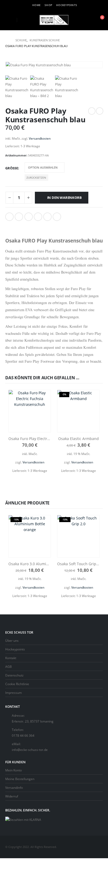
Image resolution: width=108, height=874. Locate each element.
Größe (11, 168)
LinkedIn (28, 217)
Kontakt (10, 658)
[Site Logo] (54, 20)
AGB (8, 666)
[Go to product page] (30, 411)
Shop (48, 5)
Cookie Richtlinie (17, 684)
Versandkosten (40, 138)
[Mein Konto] (87, 20)
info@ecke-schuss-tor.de (30, 749)
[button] (9, 20)
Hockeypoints (66, 5)
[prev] (91, 111)
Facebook (9, 217)
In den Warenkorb (64, 197)
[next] (99, 111)
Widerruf (11, 796)
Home (36, 5)
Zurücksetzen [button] (36, 177)
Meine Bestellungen (19, 779)
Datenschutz (14, 675)
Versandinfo (14, 787)
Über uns (12, 640)
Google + (38, 217)
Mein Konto (13, 770)
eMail (57, 217)
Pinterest (47, 217)
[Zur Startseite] (6, 40)
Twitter (19, 217)
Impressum (13, 692)
